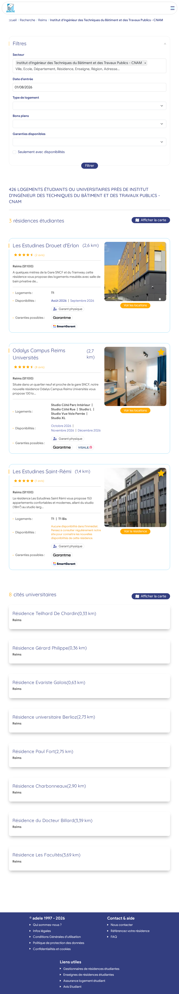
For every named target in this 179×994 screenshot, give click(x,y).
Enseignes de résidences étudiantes (88, 975)
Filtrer (89, 165)
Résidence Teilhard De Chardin (45, 613)
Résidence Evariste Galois (39, 682)
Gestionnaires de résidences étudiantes (91, 969)
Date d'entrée (23, 79)
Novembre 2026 (62, 430)
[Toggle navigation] (172, 8)
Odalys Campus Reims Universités (54, 354)
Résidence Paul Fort (33, 751)
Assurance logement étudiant (84, 981)
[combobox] (89, 69)
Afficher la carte (153, 220)
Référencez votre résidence (130, 931)
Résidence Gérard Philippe (40, 648)
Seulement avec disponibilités (41, 152)
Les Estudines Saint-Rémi (51, 471)
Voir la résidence (135, 531)
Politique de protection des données (58, 943)
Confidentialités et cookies (52, 949)
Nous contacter (122, 925)
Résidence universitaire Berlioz (44, 717)
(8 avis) (40, 367)
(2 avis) (40, 255)
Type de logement (26, 97)
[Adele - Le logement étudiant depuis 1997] (9, 8)
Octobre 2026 (61, 426)
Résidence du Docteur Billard (43, 820)
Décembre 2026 (89, 430)
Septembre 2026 (82, 301)
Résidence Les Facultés (37, 855)
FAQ (114, 937)
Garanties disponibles (29, 134)
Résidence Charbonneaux (39, 786)
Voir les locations (135, 305)
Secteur (18, 55)
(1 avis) (39, 480)
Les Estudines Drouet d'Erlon (56, 245)
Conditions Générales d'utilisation (57, 937)
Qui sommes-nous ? (47, 925)
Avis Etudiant (72, 987)
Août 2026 (59, 301)
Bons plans (21, 116)
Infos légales (42, 931)
